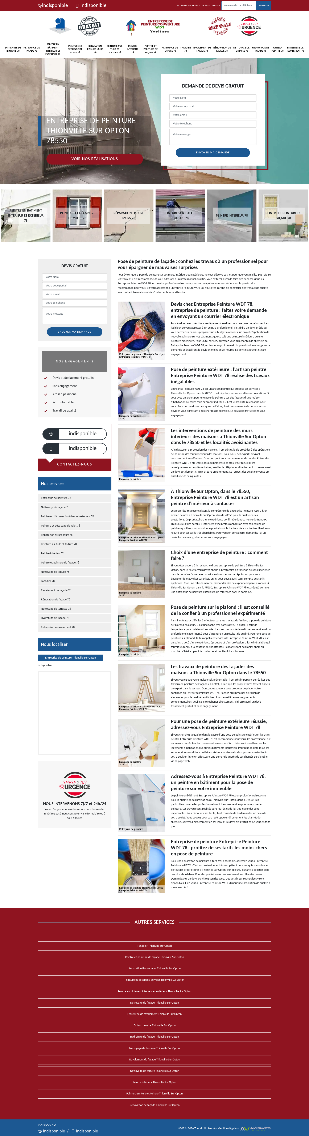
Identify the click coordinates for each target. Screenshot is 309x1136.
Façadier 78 (186, 49)
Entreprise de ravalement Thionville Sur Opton (154, 1014)
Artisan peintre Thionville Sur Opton (155, 1025)
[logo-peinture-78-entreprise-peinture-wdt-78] (155, 26)
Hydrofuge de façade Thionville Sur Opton (154, 1036)
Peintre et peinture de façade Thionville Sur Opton (154, 957)
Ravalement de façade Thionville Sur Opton (154, 1059)
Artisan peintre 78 (278, 49)
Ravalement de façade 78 (202, 49)
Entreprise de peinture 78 (13, 49)
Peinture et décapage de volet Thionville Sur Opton (154, 980)
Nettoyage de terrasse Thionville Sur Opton (154, 1048)
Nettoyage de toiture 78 (170, 49)
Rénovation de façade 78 (222, 49)
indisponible (55, 5)
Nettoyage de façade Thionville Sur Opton (154, 1002)
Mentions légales (228, 1128)
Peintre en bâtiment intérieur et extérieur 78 (52, 49)
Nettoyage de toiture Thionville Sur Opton (154, 1071)
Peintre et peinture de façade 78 (151, 49)
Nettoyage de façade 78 (32, 49)
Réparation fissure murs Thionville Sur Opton (154, 968)
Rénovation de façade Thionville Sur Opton (155, 1105)
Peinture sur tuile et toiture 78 (115, 49)
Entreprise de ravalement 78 (295, 49)
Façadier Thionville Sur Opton (154, 946)
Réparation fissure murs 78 (95, 49)
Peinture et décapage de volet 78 (75, 49)
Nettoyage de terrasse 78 (241, 49)
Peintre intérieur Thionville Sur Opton (154, 1082)
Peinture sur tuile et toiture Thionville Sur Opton (154, 1093)
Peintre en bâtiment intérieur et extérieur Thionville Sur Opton (154, 991)
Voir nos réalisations (94, 159)
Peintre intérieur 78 (132, 49)
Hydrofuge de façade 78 (260, 49)
